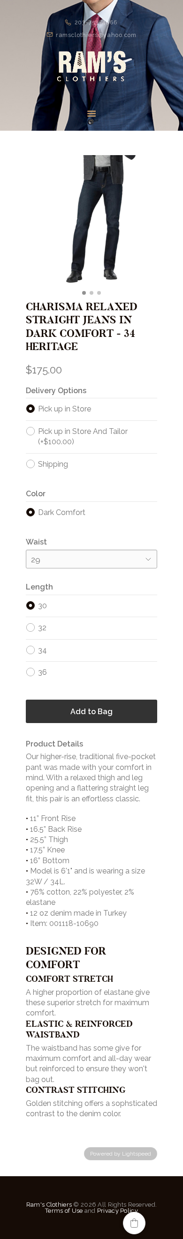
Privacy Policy (117, 1210)
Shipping (53, 464)
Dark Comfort (61, 512)
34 (42, 650)
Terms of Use (64, 1210)
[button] (134, 1223)
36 (42, 672)
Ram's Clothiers (49, 1204)
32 (42, 627)
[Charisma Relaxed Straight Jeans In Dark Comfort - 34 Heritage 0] (91, 220)
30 (42, 605)
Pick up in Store (64, 408)
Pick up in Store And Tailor (83, 436)
